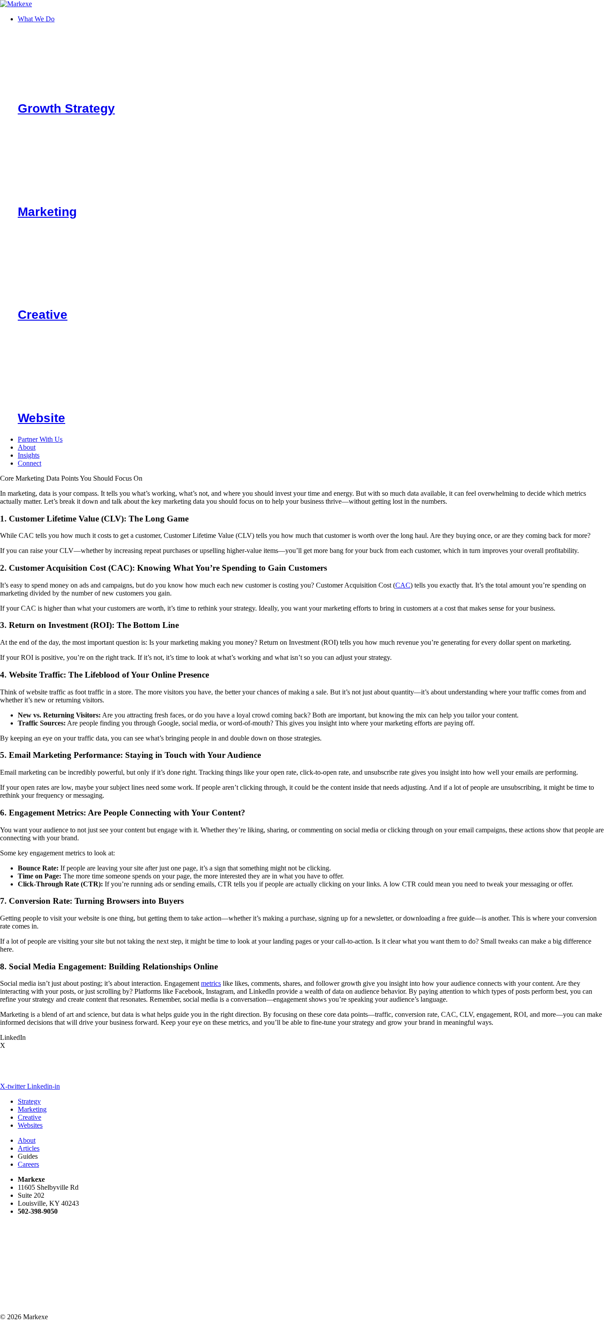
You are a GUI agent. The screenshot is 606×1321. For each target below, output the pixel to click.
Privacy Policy (301, 1301)
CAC (402, 585)
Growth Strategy (66, 108)
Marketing (47, 212)
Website (41, 418)
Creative (42, 314)
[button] (312, 19)
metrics (211, 983)
